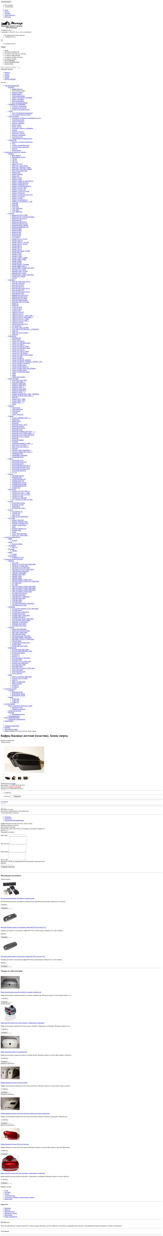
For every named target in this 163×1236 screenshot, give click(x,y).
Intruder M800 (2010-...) (19, 266)
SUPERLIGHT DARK (19, 484)
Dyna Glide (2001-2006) (19, 380)
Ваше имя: (4, 835)
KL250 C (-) (16, 656)
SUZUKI (11, 213)
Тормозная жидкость (18, 709)
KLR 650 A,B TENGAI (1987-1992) (23, 668)
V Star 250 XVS (17, 309)
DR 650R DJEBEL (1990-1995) (22, 637)
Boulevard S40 (16, 232)
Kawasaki (11, 549)
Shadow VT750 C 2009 (19, 188)
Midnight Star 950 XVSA (20, 297)
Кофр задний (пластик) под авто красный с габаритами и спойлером (23, 1173)
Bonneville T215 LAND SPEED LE (23, 435)
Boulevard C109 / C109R (19, 215)
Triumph (10, 416)
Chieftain (15, 413)
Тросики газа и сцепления (20, 147)
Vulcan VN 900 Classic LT (20, 367)
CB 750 (14, 160)
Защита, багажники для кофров (22, 97)
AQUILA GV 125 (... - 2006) (21, 493)
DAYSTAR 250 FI (18, 464)
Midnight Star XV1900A (19, 298)
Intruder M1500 (17, 263)
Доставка (7, 13)
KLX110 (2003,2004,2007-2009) (22, 651)
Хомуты (14, 149)
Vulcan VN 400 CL (18, 358)
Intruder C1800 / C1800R (19, 258)
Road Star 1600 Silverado (19, 300)
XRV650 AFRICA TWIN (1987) (22, 579)
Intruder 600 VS (17, 246)
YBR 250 (15, 334)
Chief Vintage (16, 411)
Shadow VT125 (17, 177)
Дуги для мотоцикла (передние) (22, 113)
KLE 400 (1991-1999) (19, 665)
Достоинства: (5, 843)
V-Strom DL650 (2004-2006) (21, 643)
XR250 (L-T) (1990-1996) (20, 566)
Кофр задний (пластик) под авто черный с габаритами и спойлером (22, 1023)
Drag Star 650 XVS (18, 293)
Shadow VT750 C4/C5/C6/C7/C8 (22, 195)
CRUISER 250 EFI (18, 476)
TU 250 (14, 278)
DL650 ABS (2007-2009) (20, 646)
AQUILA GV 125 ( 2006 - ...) (21, 491)
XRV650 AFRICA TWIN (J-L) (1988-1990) (25, 581)
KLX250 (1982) (17, 660)
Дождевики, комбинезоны (16, 719)
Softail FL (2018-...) (18, 387)
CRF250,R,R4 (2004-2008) (20, 571)
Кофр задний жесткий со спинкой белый (14, 1052)
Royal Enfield (12, 556)
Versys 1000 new (17, 673)
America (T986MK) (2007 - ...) (21, 418)
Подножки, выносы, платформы (22, 128)
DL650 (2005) (16, 644)
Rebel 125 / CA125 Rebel (20, 166)
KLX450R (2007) (17, 666)
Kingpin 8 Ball (16, 530)
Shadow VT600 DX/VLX (20, 184)
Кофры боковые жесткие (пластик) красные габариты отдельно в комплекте (25, 1113)
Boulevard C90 (16, 220)
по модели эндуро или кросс (14, 559)
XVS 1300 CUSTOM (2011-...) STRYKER (25, 329)
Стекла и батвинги (18, 121)
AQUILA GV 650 (17, 496)
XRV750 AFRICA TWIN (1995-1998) (24, 588)
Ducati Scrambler (17, 544)
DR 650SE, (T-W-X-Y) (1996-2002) (23, 639)
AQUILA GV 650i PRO (19, 498)
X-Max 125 (15, 702)
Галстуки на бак (17, 137)
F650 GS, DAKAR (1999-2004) (22, 677)
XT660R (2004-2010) (18, 617)
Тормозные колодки (14, 711)
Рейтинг (3, 863)
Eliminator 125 (16, 338)
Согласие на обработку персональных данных (19, 1197)
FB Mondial (12, 545)
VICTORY (11, 518)
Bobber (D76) (16, 421)
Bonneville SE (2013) (18, 428)
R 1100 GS (15, 685)
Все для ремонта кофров (20, 103)
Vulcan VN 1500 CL (18, 341)
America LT (15, 419)
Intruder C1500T (17, 256)
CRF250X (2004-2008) (19, 573)
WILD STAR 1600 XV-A (20, 324)
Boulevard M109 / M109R (20, 225)
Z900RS (14, 551)
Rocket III (15, 438)
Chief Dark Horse (17, 409)
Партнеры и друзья (11, 1213)
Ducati (10, 542)
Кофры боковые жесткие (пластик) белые (14, 1082)
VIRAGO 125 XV (17, 314)
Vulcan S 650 (16, 339)
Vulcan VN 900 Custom (19, 370)
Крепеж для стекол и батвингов (22, 142)
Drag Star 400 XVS (18, 290)
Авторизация (9, 7)
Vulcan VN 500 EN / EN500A (21, 360)
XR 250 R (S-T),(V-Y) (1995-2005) (23, 569)
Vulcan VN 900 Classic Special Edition (24, 368)
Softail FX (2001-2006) (19, 389)
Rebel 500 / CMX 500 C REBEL (22, 169)
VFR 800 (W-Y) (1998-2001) (21, 597)
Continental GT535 (18, 557)
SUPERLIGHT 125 (18, 481)
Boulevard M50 (17, 229)
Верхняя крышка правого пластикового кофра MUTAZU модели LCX (23, 927)
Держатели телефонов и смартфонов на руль (26, 118)
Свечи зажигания (14, 716)
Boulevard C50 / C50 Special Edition (23, 217)
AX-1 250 (15, 562)
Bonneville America (18, 426)
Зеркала (14, 130)
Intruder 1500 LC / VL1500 (20, 242)
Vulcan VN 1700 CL (18, 350)
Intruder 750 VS (17, 249)
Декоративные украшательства (22, 138)
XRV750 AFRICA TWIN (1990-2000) (24, 586)
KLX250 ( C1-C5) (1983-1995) (21, 661)
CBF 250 (15, 162)
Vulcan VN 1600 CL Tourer (20, 346)
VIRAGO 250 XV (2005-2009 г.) (22, 317)
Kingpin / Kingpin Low (19, 528)
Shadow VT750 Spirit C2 (19, 200)
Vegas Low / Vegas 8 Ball (20, 535)
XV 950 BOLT (16, 326)
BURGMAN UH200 (18, 695)
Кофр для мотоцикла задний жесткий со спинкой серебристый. (21, 992)
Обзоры (7, 76)
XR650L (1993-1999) (18, 574)
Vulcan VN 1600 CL (18, 344)
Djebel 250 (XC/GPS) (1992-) (21, 631)
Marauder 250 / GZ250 (19, 273)
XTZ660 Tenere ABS (18, 614)
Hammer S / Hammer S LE (20, 523)
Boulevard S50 (16, 234)
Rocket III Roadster (18, 440)
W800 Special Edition (18, 377)
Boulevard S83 (16, 235)
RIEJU (10, 552)
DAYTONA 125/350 (18, 503)
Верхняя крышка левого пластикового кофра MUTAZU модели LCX (23, 956)
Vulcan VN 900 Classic (19, 365)
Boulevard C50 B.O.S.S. (19, 218)
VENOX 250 (16, 513)
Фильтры (11, 712)
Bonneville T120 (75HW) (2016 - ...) (23, 433)
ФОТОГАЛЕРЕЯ (10, 79)
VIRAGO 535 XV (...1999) (20, 319)
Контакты (8, 17)
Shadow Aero (16, 172)
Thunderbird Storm (17, 457)
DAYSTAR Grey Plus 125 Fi (21, 469)
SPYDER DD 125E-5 (18, 508)
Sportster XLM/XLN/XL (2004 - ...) (23, 396)
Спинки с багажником (19, 106)
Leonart (10, 501)
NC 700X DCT (17, 583)
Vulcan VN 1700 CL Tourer (20, 351)
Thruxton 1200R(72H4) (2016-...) (22, 452)
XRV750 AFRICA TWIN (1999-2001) (24, 590)
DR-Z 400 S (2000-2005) (19, 632)
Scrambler (15, 442)
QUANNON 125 (17, 511)
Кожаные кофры (17, 92)
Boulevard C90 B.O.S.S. (19, 222)
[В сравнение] (11, 908)
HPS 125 (15, 547)
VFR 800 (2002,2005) (18, 595)
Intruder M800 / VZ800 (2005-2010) (23, 268)
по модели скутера (11, 688)
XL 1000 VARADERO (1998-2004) (23, 603)
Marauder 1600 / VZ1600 (19, 271)
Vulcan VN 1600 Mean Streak (21, 348)
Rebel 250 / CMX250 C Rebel (21, 167)
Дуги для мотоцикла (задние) (21, 114)
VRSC (14, 404)
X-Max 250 (15, 699)
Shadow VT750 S (17, 198)
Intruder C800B (17, 261)
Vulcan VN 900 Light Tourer (21, 372)
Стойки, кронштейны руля (20, 145)
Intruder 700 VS (17, 247)
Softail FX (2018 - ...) (18, 392)
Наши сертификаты (11, 1216)
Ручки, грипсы (17, 126)
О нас (6, 10)
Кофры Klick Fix (17, 89)
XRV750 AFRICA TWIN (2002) (22, 591)
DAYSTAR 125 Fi (17, 460)
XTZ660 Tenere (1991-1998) (21, 615)
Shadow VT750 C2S (18, 193)
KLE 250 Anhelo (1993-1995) (21, 658)
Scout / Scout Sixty (17, 414)
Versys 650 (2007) (17, 670)
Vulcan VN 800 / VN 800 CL (21, 363)
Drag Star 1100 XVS (18, 283)
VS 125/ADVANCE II (19, 470)
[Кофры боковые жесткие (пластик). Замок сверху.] (24, 774)
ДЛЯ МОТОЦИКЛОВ (12, 85)
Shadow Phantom (17, 174)
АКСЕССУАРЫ (13, 116)
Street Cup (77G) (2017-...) (20, 445)
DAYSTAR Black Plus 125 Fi (21, 465)
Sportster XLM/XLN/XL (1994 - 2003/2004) (25, 394)
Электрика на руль (18, 120)
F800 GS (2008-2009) (18, 682)
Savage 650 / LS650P (18, 276)
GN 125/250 (16, 237)
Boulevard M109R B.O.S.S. (20, 227)
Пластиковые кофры (11, 729)
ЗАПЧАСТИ (12, 140)
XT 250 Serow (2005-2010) (20, 612)
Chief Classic (16, 407)
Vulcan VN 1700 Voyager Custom (22, 355)
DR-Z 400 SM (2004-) (19, 634)
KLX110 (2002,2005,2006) (20, 649)
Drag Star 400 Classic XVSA (21, 288)
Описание (8, 817)
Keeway (10, 474)
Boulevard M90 (17, 230)
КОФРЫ (11, 87)
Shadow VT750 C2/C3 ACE (20, 191)
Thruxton (15, 448)
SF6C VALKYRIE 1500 (19, 171)
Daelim (10, 459)
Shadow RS (15, 176)
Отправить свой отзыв (8, 867)
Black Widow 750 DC (18, 157)
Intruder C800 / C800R (19, 259)
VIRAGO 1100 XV (18, 312)
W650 (14, 373)
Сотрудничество (10, 15)
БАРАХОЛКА (9, 721)
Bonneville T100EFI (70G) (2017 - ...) (23, 431)
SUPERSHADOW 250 (19, 486)
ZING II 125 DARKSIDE (20, 516)
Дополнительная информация (14, 820)
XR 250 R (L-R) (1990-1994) (21, 568)
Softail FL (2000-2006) (19, 384)
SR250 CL (15, 304)
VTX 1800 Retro (17, 212)
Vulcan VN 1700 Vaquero (20, 353)
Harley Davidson (13, 378)
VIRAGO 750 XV (17, 322)
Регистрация (9, 5)
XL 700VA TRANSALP (19, 593)
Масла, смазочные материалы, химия (20, 706)
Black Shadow (16, 155)
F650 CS (14, 680)
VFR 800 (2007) (17, 602)
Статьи (7, 74)
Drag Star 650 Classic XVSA (21, 292)
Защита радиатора (18, 131)
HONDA (11, 154)
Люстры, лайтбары (18, 123)
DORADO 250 (16, 477)
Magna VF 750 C (17, 164)
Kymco (10, 510)
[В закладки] (9, 908)
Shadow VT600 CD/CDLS (20, 183)
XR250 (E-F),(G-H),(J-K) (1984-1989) (23, 564)
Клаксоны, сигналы (18, 133)
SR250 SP (15, 305)
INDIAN (11, 406)
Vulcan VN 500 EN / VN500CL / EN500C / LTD (27, 361)
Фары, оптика (16, 125)
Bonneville (15, 423)
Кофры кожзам (17, 94)
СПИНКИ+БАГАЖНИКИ (16, 104)
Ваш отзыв (4, 859)
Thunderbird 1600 (17, 453)
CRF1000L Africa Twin (19, 605)
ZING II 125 (16, 515)
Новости (7, 72)
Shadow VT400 (17, 179)
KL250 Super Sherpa (18, 653)
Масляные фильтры (18, 714)
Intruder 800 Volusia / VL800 (21, 251)
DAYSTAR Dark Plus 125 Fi (21, 467)
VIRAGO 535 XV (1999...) (20, 321)
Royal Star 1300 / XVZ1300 (20, 302)
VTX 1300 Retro (17, 208)
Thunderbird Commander (19, 455)
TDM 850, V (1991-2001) (20, 622)
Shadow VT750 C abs (18, 189)
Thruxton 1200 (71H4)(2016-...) (21, 450)
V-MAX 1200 (16, 310)
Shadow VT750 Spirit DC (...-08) (22, 201)
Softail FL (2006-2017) (19, 385)
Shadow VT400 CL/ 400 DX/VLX (22, 181)
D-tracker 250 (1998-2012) (20, 663)
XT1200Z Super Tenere (19, 625)
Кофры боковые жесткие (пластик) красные (15, 1144)
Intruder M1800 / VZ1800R (20, 264)
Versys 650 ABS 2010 (18, 671)
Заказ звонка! (15, 35)
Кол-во (7, 796)
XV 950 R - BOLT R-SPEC (20, 327)
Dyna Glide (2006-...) (18, 382)
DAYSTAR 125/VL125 (19, 462)
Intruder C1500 (16, 254)
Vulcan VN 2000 (17, 356)
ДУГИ (10, 111)
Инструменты (16, 150)
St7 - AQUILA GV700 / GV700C (22, 499)
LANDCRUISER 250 (19, 479)
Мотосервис (8, 1215)
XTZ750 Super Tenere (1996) (21, 620)
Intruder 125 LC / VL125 (19, 239)
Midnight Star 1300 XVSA (20, 295)
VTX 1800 (15, 210)
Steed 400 (15, 203)
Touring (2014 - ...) (17, 402)
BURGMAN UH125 (18, 694)
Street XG (15, 397)
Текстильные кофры (18, 96)
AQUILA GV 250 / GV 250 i (21, 494)
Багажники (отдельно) (19, 108)
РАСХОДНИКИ (10, 704)
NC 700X (15, 585)
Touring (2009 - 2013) (18, 401)
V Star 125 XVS (17, 307)
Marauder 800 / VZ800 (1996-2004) (23, 275)
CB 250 (14, 159)
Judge (14, 527)
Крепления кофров (18, 101)
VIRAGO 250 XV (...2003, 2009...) (23, 315)
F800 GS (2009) (17, 683)
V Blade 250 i (16, 487)
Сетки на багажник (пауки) (21, 109)
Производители (10, 1211)
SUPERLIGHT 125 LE (19, 482)
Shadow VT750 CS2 (18, 196)
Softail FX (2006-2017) (19, 390)
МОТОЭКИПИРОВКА (12, 717)
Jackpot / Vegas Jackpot (19, 525)
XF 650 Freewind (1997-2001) (21, 636)
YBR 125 (15, 331)
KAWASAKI (12, 336)
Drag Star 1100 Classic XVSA (21, 281)
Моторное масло (17, 707)
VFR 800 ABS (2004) (18, 598)
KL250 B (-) (16, 654)
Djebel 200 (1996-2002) (19, 629)
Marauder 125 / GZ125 (19, 269)
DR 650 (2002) (16, 641)
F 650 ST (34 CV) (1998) (19, 678)
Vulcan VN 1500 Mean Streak (21, 343)
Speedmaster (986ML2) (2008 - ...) (22, 443)
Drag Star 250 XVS (18, 286)
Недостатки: (5, 851)
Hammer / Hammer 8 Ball (20, 522)
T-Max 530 (15, 700)
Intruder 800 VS (17, 252)
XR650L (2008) (17, 578)
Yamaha (10, 697)
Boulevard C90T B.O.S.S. (20, 223)
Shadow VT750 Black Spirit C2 (21, 186)
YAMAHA (11, 280)
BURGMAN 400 (17, 692)
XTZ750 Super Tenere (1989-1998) (22, 619)
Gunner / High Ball (18, 520)
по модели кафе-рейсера (12, 537)
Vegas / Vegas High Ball (19, 533)
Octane (14, 532)
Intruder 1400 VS (17, 241)
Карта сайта (8, 1199)
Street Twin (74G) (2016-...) (20, 447)
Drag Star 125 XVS (18, 285)
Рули (13, 143)
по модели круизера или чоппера (15, 152)
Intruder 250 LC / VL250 (19, 244)
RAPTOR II (16, 506)
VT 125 (14, 472)
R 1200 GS (15, 687)
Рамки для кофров (18, 99)
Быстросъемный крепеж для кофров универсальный (17, 898)
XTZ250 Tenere (17, 610)
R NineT (14, 540)
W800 (14, 375)
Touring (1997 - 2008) (18, 399)
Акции (7, 77)
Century (14, 554)
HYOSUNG (12, 489)
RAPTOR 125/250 (17, 505)
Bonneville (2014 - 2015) (19, 424)
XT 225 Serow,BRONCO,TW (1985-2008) (25, 608)
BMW (10, 539)
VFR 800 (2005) (17, 600)
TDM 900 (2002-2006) (19, 624)
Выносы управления (18, 135)
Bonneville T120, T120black (20, 436)
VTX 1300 (15, 206)
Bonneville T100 (17, 430)
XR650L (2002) (17, 576)
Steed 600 (15, 205)
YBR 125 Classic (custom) (20, 332)
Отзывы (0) (8, 818)
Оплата (7, 11)
